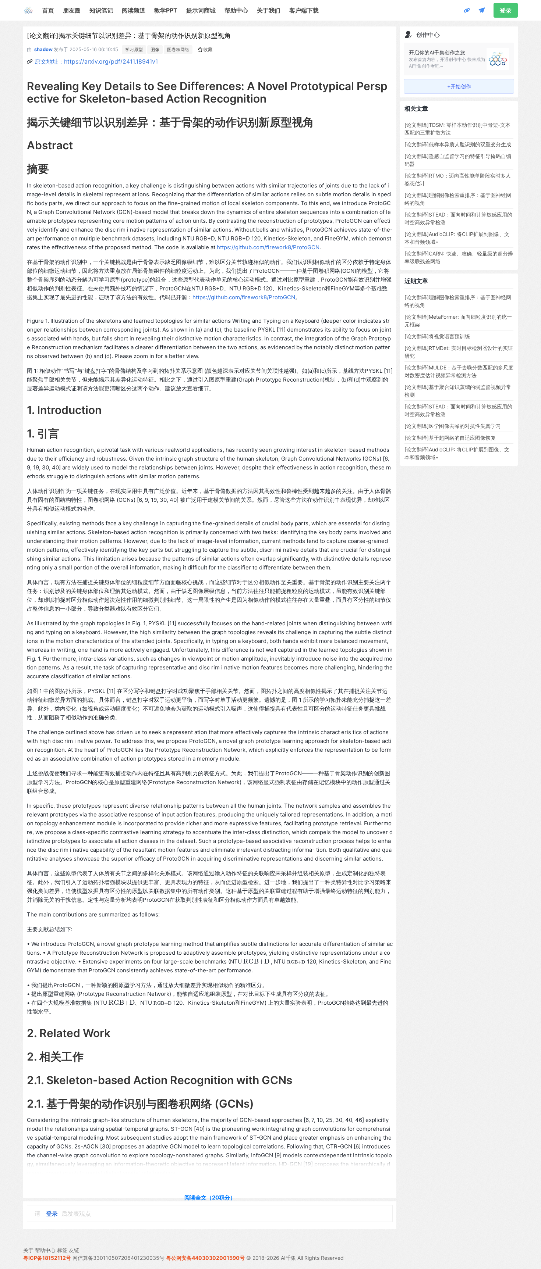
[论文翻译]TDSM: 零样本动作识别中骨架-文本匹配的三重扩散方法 (457, 129)
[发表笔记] (482, 10)
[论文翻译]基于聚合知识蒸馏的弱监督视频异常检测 (457, 391)
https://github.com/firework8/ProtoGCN (268, 247)
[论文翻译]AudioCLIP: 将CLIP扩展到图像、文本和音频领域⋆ (456, 238)
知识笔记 (101, 10)
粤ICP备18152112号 (47, 1258)
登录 (506, 10)
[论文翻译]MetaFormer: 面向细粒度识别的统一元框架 (458, 321)
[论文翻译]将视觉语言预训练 (437, 336)
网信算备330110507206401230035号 (119, 1258)
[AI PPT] (467, 10)
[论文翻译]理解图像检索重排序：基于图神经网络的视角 (457, 199)
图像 (155, 49)
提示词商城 (201, 10)
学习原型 (134, 49)
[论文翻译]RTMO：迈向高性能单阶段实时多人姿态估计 (457, 179)
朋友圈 (72, 10)
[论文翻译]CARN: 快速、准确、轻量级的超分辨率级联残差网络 (458, 257)
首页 (48, 10)
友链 (74, 1250)
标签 (62, 1250)
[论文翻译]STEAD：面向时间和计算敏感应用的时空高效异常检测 (458, 218)
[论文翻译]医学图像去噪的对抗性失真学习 (452, 426)
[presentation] (256, 961)
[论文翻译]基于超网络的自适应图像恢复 (450, 438)
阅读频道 (133, 10)
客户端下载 (304, 10)
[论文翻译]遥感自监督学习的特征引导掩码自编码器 (457, 160)
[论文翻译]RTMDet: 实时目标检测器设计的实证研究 (458, 352)
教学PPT (165, 10)
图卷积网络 (178, 49)
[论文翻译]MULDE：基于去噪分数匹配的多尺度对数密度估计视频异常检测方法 (458, 371)
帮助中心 (236, 10)
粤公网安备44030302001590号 (205, 1258)
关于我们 (268, 10)
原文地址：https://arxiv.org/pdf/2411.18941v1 (96, 61)
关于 (28, 1250)
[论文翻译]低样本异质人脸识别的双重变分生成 (457, 144)
